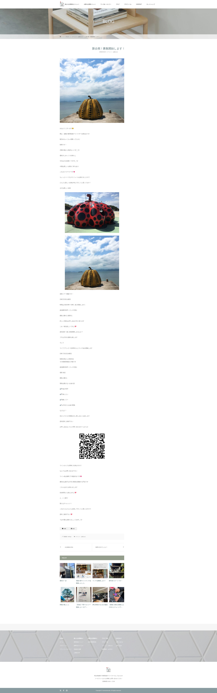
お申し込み (119, 645)
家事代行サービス (78, 645)
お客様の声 (77, 652)
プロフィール (127, 4)
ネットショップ (151, 4)
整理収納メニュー (78, 642)
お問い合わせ (119, 642)
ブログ (118, 4)
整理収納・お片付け (107, 649)
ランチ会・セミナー (106, 4)
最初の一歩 (63, 580)
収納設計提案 (77, 649)
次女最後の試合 (69, 547)
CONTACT (139, 4)
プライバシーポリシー (66, 649)
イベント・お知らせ (112, 51)
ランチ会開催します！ (99, 580)
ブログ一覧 (105, 642)
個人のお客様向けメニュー (72, 4)
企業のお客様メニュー (90, 4)
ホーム (61, 642)
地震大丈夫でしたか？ (101, 547)
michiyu (69, 536)
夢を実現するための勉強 (100, 604)
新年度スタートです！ (115, 580)
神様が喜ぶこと (64, 604)
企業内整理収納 (92, 642)
